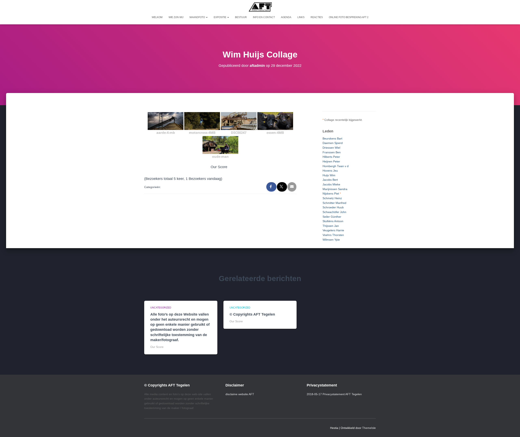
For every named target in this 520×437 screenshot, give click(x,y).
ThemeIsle (369, 427)
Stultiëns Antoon (333, 221)
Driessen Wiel (331, 147)
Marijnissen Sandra (335, 189)
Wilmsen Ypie (331, 239)
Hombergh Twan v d (336, 166)
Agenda (286, 17)
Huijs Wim (329, 175)
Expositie (220, 17)
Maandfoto (198, 17)
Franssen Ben (332, 152)
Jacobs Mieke (331, 184)
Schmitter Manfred (334, 202)
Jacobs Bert (330, 179)
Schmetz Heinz (332, 198)
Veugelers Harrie (333, 230)
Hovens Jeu (330, 170)
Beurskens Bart (332, 138)
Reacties (317, 17)
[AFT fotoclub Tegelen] (260, 7)
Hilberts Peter (331, 156)
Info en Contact (264, 17)
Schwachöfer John (334, 212)
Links (300, 17)
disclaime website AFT (239, 394)
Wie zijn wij (176, 17)
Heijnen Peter (331, 161)
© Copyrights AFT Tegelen (252, 314)
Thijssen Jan (331, 225)
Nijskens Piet (331, 193)
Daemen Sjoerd (333, 143)
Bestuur (241, 17)
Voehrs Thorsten (333, 235)
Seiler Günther (332, 216)
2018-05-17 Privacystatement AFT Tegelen (334, 394)
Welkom (157, 17)
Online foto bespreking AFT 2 (348, 17)
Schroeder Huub (333, 207)
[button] (207, 17)
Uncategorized (160, 307)
